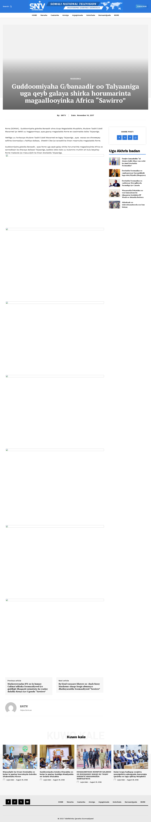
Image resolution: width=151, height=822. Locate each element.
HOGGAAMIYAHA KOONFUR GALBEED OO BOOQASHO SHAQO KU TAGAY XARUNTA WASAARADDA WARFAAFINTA (94, 775)
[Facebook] (119, 137)
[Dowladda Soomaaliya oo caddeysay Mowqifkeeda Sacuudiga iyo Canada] (114, 183)
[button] (8, 6)
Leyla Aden (10, 780)
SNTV (63, 115)
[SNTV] (11, 708)
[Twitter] (124, 137)
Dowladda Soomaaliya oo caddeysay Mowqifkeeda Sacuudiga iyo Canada (132, 183)
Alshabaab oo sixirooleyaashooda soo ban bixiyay (133, 204)
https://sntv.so (25, 710)
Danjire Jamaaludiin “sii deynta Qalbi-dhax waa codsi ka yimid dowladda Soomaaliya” (133, 162)
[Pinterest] (130, 137)
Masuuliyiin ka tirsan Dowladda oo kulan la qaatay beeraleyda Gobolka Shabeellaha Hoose (19, 774)
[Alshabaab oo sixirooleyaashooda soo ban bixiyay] (114, 204)
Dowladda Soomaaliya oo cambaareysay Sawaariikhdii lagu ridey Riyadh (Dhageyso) (134, 172)
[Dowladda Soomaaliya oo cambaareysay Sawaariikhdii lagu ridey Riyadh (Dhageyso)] (114, 173)
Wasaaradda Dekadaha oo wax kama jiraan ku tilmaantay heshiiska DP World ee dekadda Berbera (132, 193)
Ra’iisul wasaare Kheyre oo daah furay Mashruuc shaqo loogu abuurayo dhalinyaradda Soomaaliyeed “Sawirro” (79, 686)
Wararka (75, 79)
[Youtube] (27, 801)
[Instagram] (14, 801)
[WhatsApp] (135, 137)
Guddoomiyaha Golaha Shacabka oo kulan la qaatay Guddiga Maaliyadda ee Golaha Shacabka (56, 774)
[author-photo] (4, 780)
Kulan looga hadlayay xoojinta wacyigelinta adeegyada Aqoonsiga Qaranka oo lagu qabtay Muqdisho (130, 774)
